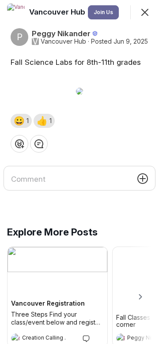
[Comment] (39, 144)
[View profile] (15, 337)
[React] (19, 143)
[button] (21, 121)
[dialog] (79, 172)
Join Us (103, 12)
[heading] (48, 338)
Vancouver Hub (63, 41)
